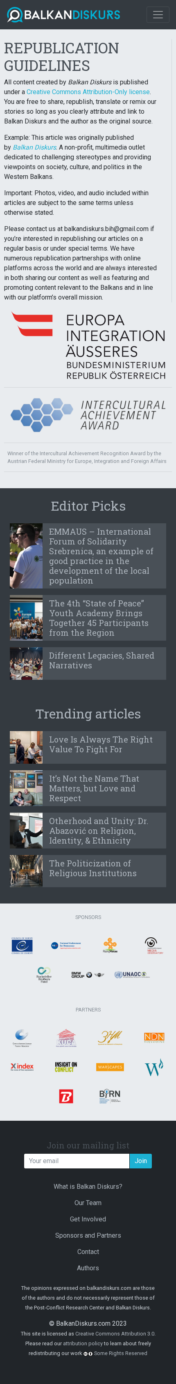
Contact (88, 1252)
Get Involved (88, 1219)
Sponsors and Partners (88, 1235)
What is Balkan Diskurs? (88, 1186)
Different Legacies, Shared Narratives (101, 660)
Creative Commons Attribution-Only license (88, 92)
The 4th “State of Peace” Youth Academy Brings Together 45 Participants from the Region (99, 618)
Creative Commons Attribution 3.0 (114, 1334)
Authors (88, 1268)
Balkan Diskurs (34, 147)
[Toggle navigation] (158, 15)
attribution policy (83, 1343)
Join (141, 1161)
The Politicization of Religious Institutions (93, 868)
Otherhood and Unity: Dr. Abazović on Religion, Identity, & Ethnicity (98, 830)
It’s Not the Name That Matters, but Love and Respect (94, 788)
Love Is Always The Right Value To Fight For (101, 744)
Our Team (88, 1203)
